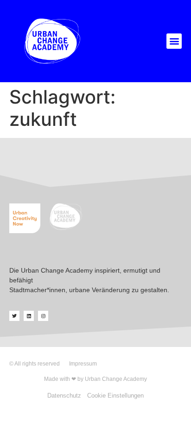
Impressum (83, 363)
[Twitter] (14, 316)
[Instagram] (43, 316)
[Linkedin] (29, 316)
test (176, 290)
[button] (174, 41)
